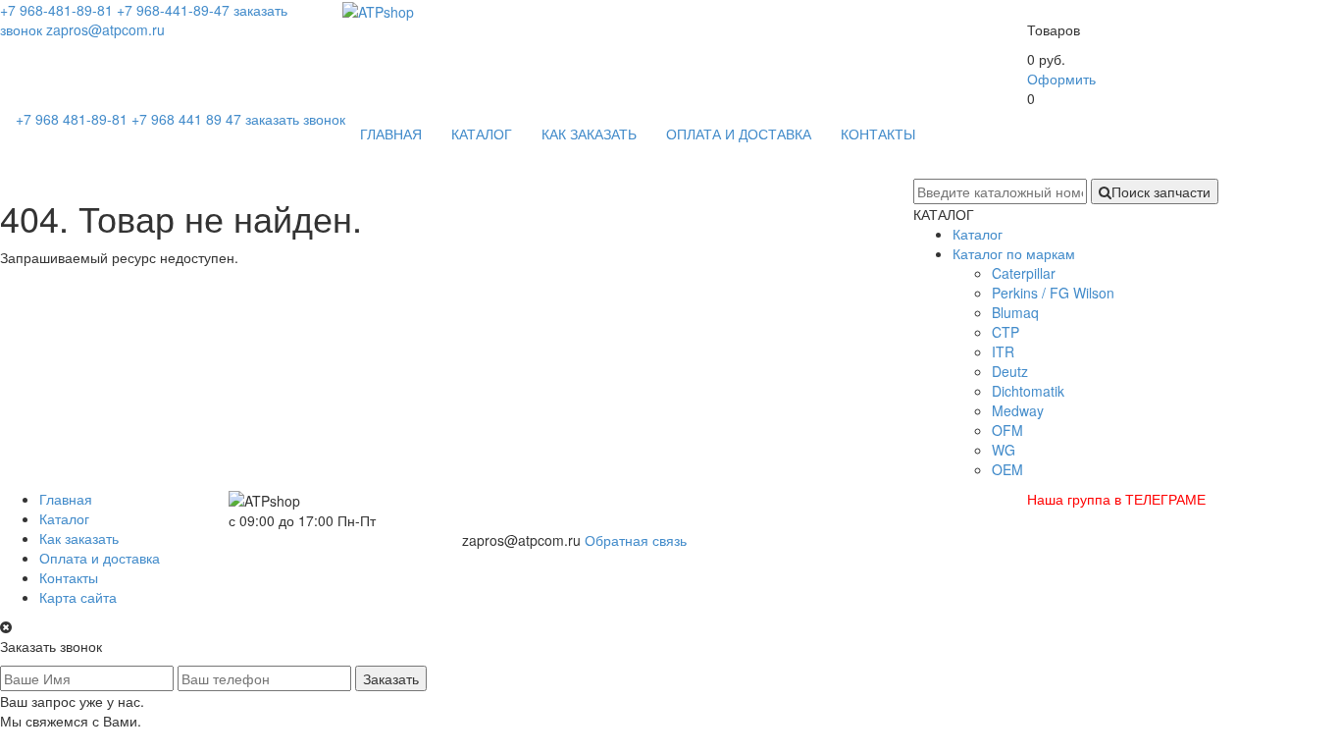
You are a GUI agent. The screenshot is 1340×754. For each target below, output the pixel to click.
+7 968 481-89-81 (73, 119)
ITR (1003, 351)
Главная (65, 499)
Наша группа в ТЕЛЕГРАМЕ (1116, 499)
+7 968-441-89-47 (173, 10)
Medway (1018, 410)
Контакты (68, 577)
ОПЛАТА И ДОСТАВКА (738, 133)
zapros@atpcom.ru (105, 29)
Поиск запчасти (1161, 191)
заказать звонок (295, 119)
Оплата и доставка (99, 557)
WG (1003, 449)
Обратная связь (636, 540)
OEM (1007, 469)
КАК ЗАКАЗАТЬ (589, 133)
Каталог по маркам (1014, 253)
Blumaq (1015, 312)
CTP (1005, 332)
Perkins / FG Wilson (1053, 292)
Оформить (1061, 78)
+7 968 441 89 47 (188, 119)
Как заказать (79, 538)
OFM (1007, 430)
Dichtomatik (1028, 391)
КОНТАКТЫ (878, 133)
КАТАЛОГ (481, 133)
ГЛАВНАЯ (391, 133)
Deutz (1010, 371)
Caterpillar (1024, 273)
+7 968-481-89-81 (56, 10)
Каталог (978, 233)
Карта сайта (78, 597)
